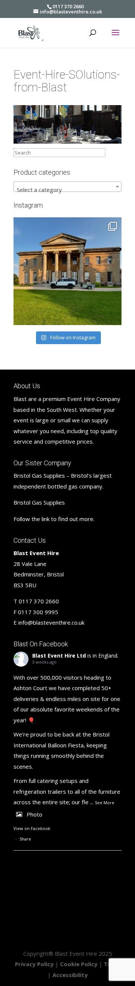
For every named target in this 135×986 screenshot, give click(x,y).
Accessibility (70, 975)
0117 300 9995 (38, 612)
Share (25, 839)
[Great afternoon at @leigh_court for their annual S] (68, 271)
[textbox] (67, 190)
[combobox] (68, 186)
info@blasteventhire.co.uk (51, 622)
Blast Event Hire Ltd (59, 655)
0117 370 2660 (68, 6)
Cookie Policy (79, 964)
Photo (34, 814)
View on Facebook (32, 828)
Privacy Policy (34, 964)
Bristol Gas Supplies (39, 502)
